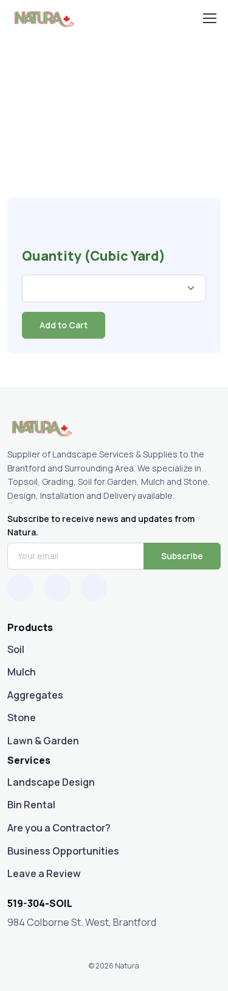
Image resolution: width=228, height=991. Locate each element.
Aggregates (35, 695)
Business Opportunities (63, 851)
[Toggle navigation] (209, 18)
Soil (15, 649)
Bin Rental (31, 804)
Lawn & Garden (43, 740)
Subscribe (182, 556)
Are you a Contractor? (59, 827)
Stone (21, 717)
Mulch (21, 672)
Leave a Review (44, 873)
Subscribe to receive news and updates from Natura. (101, 525)
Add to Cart (64, 325)
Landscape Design (51, 782)
